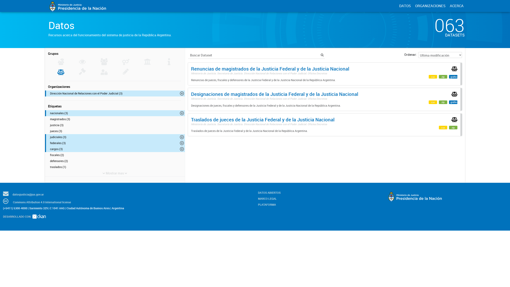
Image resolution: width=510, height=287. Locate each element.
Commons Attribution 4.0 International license (42, 202)
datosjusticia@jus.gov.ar (28, 194)
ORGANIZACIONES (430, 5)
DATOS (405, 5)
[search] (322, 55)
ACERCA (457, 5)
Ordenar (410, 55)
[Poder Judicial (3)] (60, 74)
